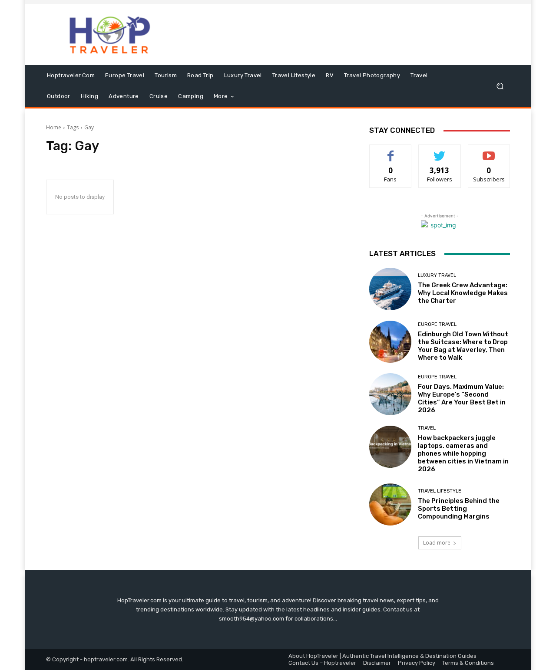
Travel (427, 428)
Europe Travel (437, 324)
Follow (440, 151)
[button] (500, 86)
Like (391, 151)
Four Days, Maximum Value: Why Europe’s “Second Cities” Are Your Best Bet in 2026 (462, 398)
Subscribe (489, 151)
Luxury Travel (437, 275)
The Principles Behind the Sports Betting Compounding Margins (459, 508)
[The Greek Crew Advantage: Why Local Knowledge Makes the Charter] (390, 289)
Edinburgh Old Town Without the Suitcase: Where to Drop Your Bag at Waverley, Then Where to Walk (463, 345)
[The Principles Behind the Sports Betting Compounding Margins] (390, 504)
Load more (436, 542)
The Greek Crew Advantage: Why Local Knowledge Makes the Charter (463, 293)
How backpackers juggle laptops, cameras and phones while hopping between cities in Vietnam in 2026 (463, 453)
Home (53, 127)
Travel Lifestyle (439, 491)
